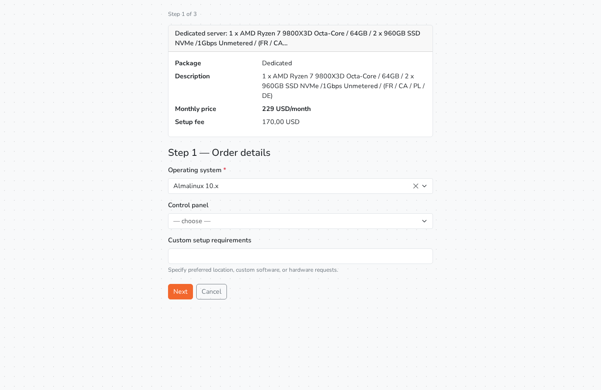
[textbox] (295, 221)
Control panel (188, 205)
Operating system (197, 170)
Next (180, 291)
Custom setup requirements (209, 240)
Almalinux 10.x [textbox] (195, 186)
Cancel (212, 291)
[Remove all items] (415, 186)
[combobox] (300, 186)
